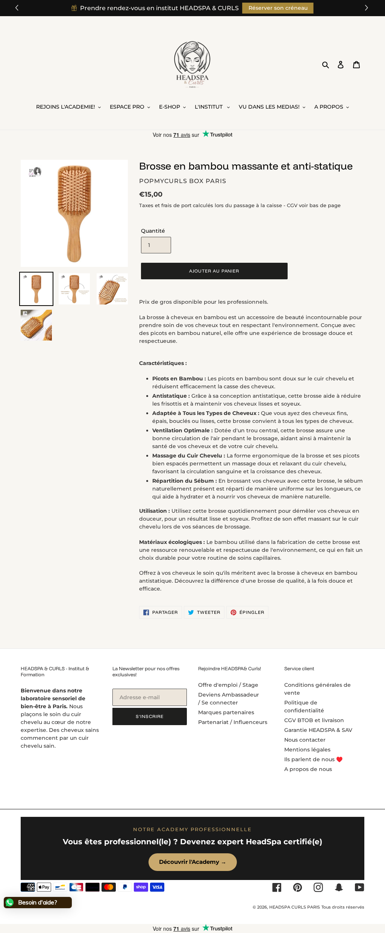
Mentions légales (307, 749)
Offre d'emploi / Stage (228, 685)
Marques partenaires (226, 712)
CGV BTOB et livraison (314, 720)
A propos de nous (308, 769)
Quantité (153, 230)
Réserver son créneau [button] (278, 8)
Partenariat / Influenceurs (232, 722)
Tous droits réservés (342, 907)
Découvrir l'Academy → (192, 861)
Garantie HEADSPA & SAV (318, 730)
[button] (367, 8)
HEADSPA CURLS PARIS (294, 907)
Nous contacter (305, 739)
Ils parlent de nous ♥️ (313, 759)
